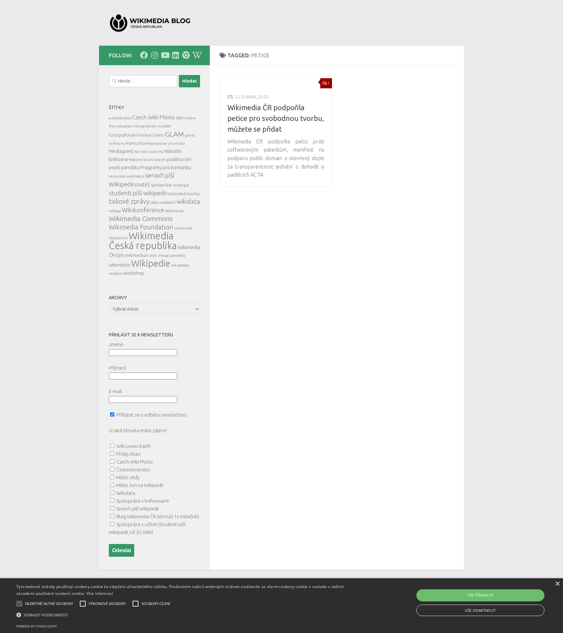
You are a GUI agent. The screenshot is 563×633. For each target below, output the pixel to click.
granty (190, 135)
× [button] (557, 583)
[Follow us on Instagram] (154, 55)
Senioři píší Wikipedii (137, 508)
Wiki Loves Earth (133, 446)
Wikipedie (150, 263)
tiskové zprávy (129, 201)
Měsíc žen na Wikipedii (139, 485)
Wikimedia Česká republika (143, 240)
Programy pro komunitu (165, 167)
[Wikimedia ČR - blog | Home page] (151, 23)
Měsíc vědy (127, 477)
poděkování (179, 159)
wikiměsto (119, 265)
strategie (181, 185)
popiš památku (124, 167)
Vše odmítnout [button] (480, 610)
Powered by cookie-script (36, 626)
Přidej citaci (128, 454)
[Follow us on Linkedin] (175, 55)
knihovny (117, 143)
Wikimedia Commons (141, 218)
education (125, 126)
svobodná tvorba (183, 193)
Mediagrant (121, 151)
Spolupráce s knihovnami (142, 501)
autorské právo (120, 118)
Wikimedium (137, 255)
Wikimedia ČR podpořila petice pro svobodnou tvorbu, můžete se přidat (275, 118)
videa (154, 202)
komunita (135, 143)
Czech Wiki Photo (153, 117)
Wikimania (174, 211)
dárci (180, 117)
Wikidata (125, 493)
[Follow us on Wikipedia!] (196, 55)
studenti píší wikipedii (137, 193)
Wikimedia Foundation (141, 227)
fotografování (123, 135)
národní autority (149, 151)
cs (230, 96)
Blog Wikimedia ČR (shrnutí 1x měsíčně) (157, 516)
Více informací (99, 593)
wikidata (188, 201)
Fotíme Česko (151, 135)
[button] (188, 615)
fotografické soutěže (152, 126)
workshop (133, 273)
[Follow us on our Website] (186, 55)
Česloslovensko (133, 469)
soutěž (142, 184)
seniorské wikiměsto (126, 176)
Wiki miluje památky (167, 255)
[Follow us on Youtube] (165, 55)
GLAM (174, 134)
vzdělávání (167, 202)
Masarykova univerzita (165, 143)
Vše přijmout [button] (481, 595)
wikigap (115, 211)
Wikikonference (143, 210)
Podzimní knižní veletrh (147, 160)
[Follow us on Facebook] (144, 55)
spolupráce (161, 185)
